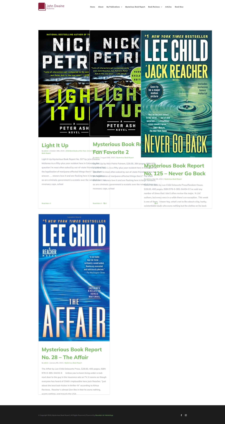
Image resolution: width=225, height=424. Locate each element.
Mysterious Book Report (125, 158)
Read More (46, 203)
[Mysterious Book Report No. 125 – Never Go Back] (176, 94)
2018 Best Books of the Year (76, 151)
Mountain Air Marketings (104, 415)
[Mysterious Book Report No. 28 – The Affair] (74, 277)
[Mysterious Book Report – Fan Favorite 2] (125, 83)
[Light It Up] (74, 83)
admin (46, 151)
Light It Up (55, 145)
